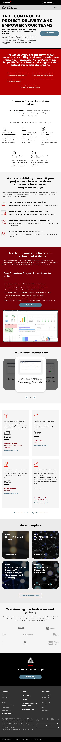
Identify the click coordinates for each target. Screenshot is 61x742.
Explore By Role (28, 709)
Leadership (4, 697)
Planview (6, 2)
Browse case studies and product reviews (29, 513)
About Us (4, 695)
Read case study (11, 450)
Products (25, 696)
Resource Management (20, 113)
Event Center (45, 705)
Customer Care (5, 710)
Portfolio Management (16, 110)
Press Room (45, 710)
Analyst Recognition (47, 695)
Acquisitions (6, 713)
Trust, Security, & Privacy (8, 705)
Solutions (25, 692)
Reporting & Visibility (38, 113)
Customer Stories (46, 697)
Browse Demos (47, 2)
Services (25, 700)
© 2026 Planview (6, 739)
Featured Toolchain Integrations (29, 704)
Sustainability (5, 707)
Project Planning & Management (38, 110)
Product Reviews (46, 700)
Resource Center (46, 702)
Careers (4, 700)
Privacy (18, 739)
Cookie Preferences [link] (26, 739)
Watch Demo (50, 34)
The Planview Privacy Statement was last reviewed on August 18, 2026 (17, 730)
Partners (4, 702)
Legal (12, 739)
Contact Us (47, 726)
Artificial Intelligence (29, 116)
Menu (55, 7)
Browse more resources (30, 595)
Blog (43, 707)
